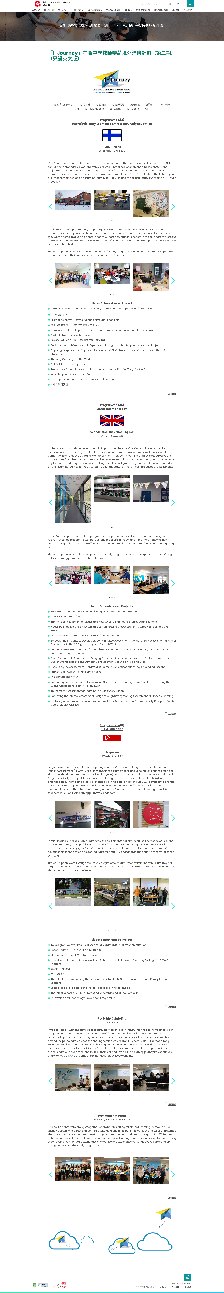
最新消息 (36, 10)
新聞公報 (62, 10)
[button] (111, 220)
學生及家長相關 (113, 10)
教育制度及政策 (77, 10)
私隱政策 (175, 1287)
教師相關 (128, 10)
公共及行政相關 (161, 10)
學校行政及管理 (143, 10)
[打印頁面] (156, 4)
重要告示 (163, 1287)
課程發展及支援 (95, 10)
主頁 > (63, 25)
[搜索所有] (190, 3)
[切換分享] (163, 4)
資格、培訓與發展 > (91, 25)
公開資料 (176, 10)
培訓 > (106, 25)
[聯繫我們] (149, 4)
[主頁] (142, 4)
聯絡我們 (188, 10)
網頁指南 (188, 1287)
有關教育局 (49, 10)
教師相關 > (73, 25)
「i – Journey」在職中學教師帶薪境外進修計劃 (136, 25)
